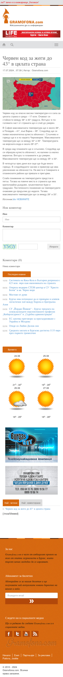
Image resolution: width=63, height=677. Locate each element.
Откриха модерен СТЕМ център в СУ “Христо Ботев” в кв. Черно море (33, 289)
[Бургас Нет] (31, 446)
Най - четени (11, 502)
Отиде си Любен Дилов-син (24, 325)
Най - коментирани (31, 502)
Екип (16, 655)
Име (5, 214)
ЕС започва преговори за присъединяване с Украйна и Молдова (32, 320)
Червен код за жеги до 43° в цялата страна (27, 508)
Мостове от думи (18, 294)
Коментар (8, 226)
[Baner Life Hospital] (31, 34)
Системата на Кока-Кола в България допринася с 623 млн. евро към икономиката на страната (34, 281)
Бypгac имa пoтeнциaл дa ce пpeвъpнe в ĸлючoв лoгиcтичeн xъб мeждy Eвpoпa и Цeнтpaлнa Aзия (31, 301)
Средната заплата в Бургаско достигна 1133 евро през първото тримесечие (34, 332)
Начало (6, 655)
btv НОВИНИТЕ (21, 199)
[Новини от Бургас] (31, 17)
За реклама (44, 655)
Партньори (28, 655)
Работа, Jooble (10, 658)
